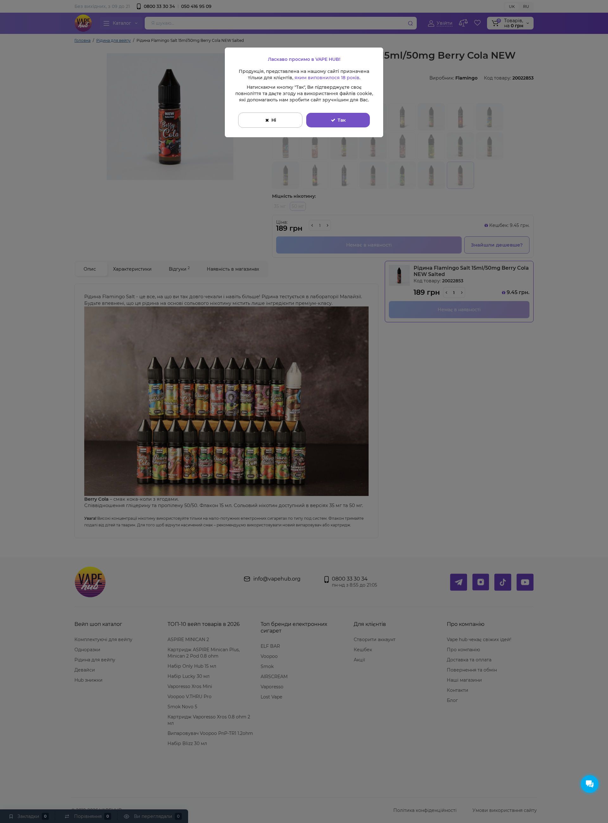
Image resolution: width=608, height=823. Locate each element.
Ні (273, 120)
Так (342, 120)
